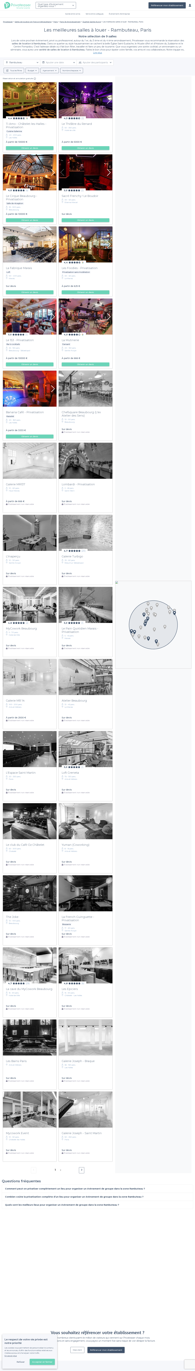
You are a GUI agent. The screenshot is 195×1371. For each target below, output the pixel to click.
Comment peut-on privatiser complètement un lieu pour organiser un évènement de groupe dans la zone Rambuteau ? (75, 1188)
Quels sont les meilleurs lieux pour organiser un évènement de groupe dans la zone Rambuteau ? (62, 1204)
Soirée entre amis (72, 14)
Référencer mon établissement (167, 5)
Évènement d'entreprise (119, 14)
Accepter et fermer (42, 1362)
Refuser (21, 1362)
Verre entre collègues (94, 14)
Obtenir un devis (29, 148)
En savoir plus (11, 1356)
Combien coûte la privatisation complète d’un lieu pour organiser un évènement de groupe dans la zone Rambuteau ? (74, 1196)
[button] (151, 608)
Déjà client (77, 1350)
